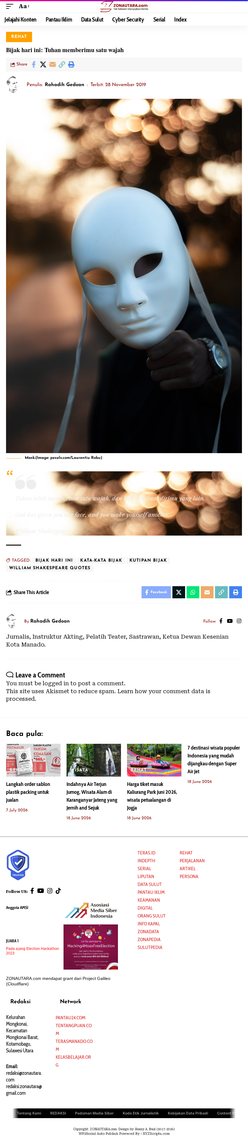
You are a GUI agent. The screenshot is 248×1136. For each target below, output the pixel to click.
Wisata (79, 770)
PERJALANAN (192, 861)
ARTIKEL (188, 868)
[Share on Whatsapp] (193, 592)
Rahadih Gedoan (64, 84)
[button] (11, 6)
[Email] (52, 64)
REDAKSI (58, 1113)
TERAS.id (146, 853)
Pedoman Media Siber (94, 1113)
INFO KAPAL (149, 924)
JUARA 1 (12, 941)
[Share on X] (43, 64)
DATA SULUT (150, 884)
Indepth (146, 861)
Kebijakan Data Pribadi (188, 1113)
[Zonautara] (124, 6)
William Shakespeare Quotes (49, 568)
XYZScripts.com (156, 1134)
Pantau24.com (70, 1018)
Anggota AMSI (17, 907)
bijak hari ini (54, 560)
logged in (56, 683)
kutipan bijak (148, 560)
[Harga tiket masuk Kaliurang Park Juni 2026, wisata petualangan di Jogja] (154, 760)
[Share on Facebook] (33, 64)
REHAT (19, 37)
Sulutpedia (150, 947)
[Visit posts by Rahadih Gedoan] (15, 85)
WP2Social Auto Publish (98, 1134)
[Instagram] (239, 621)
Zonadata (148, 931)
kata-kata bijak (101, 560)
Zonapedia (149, 939)
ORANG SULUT (152, 916)
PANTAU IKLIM (151, 892)
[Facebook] (221, 621)
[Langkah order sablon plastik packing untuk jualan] (33, 760)
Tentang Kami (29, 1113)
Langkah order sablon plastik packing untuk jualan (28, 792)
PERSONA (189, 876)
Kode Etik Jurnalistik (141, 1113)
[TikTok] (58, 891)
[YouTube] (229, 621)
